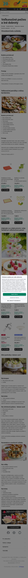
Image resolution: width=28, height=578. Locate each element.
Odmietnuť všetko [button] (14, 297)
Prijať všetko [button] (14, 294)
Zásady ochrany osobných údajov (14, 291)
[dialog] (14, 289)
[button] (14, 300)
